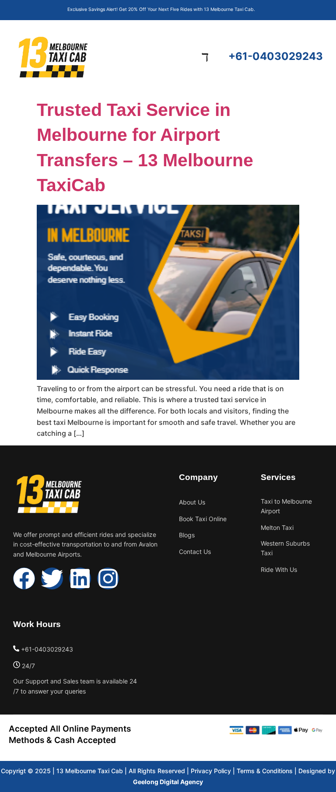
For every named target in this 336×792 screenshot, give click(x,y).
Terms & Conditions (265, 770)
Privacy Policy (211, 770)
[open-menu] (205, 56)
